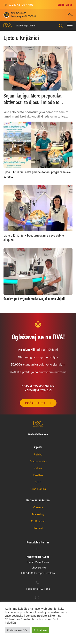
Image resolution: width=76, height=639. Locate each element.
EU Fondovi (38, 521)
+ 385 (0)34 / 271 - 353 (38, 389)
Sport (38, 482)
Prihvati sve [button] (40, 630)
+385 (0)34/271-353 (38, 588)
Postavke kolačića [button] (17, 630)
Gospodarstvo (38, 461)
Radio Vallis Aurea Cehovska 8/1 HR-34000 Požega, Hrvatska (38, 565)
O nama (38, 507)
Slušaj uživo (64, 4)
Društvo (38, 475)
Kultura (38, 468)
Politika (38, 454)
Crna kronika (38, 489)
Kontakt (38, 528)
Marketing (38, 514)
